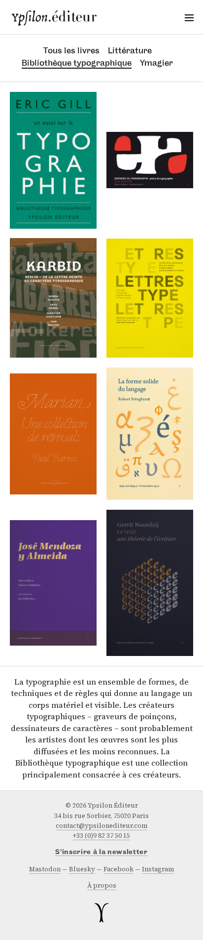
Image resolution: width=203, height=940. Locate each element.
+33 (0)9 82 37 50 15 (101, 835)
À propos (101, 885)
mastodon (45, 869)
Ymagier (156, 63)
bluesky (82, 869)
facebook (118, 869)
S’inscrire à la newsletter (101, 852)
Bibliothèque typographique (77, 63)
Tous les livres (71, 50)
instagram (158, 869)
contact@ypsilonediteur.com (101, 825)
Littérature (130, 50)
